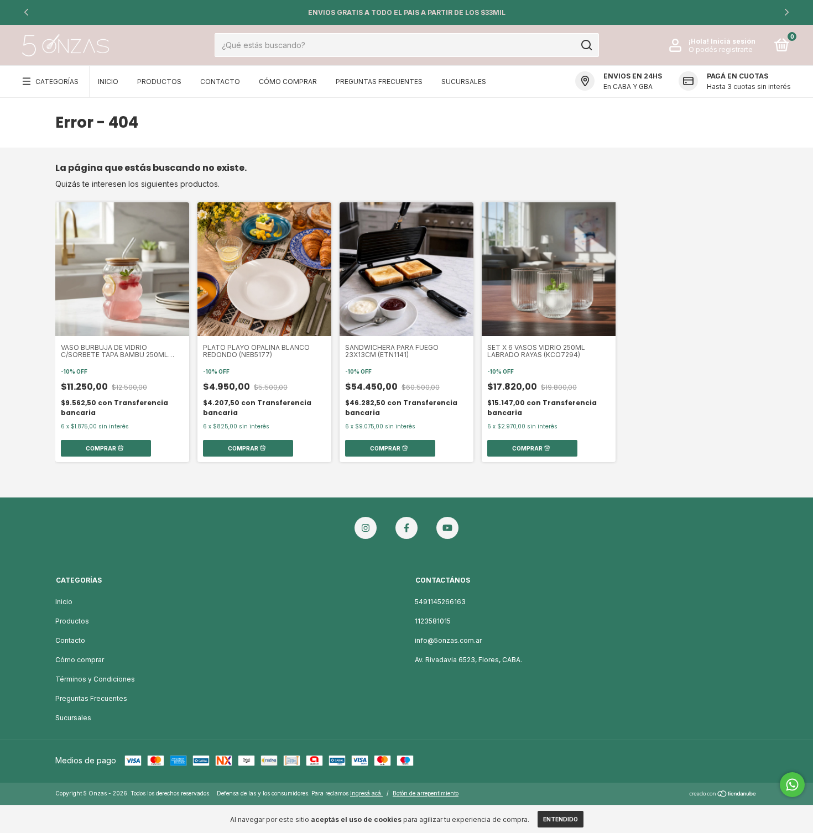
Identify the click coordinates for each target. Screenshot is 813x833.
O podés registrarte (721, 49)
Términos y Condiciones (95, 679)
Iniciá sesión (733, 41)
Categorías (57, 81)
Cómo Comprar (288, 81)
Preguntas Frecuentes (379, 81)
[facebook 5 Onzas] (406, 528)
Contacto (220, 81)
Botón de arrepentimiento (425, 793)
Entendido (560, 819)
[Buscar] (586, 45)
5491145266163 (440, 602)
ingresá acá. (366, 793)
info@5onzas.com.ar (448, 640)
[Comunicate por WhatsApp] (792, 784)
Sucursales (463, 81)
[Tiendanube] (723, 794)
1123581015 (433, 621)
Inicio (108, 81)
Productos (159, 81)
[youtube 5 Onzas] (447, 528)
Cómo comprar (79, 660)
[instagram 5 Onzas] (366, 528)
